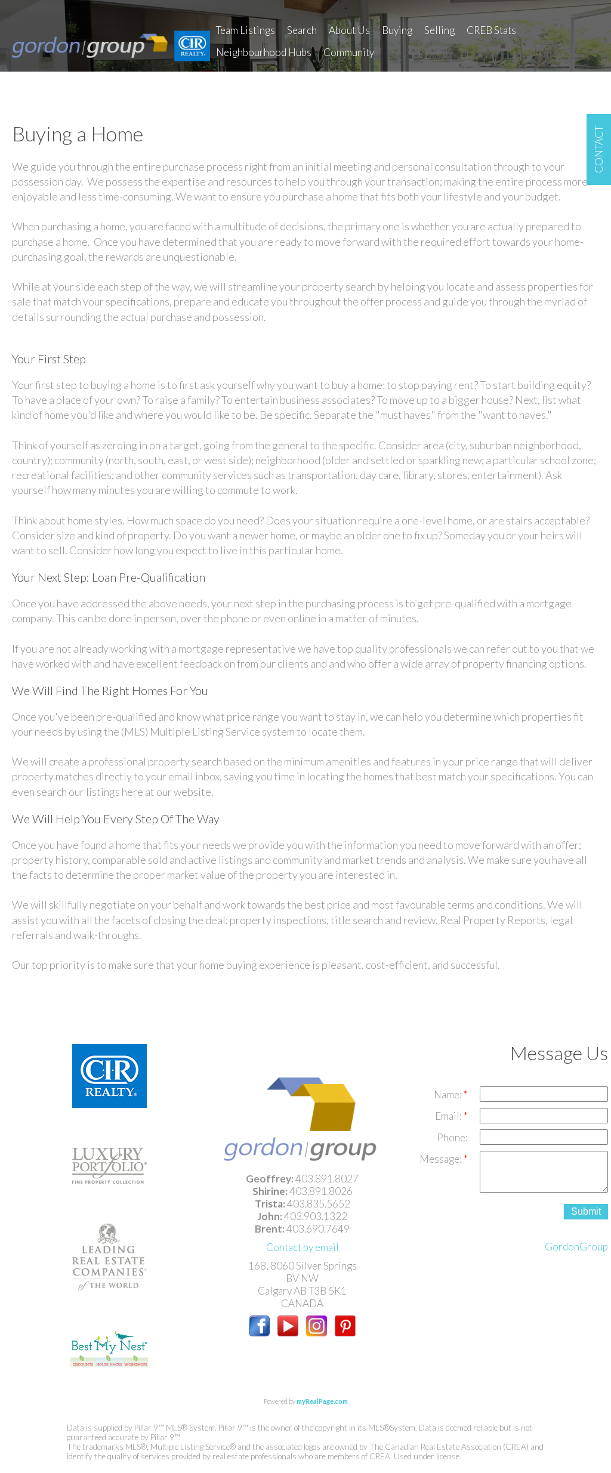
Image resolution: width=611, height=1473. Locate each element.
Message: (441, 1159)
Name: (449, 1094)
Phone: (452, 1137)
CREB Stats (491, 30)
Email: (449, 1116)
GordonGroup (576, 1246)
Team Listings (245, 30)
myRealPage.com (322, 1401)
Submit (586, 1211)
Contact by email (302, 1247)
